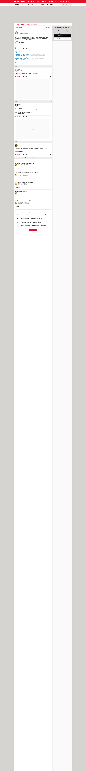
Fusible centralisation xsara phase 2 (22, 57)
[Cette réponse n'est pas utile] (26, 76)
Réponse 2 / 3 (17, 101)
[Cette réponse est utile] (23, 76)
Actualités (31, 1)
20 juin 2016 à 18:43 (27, 33)
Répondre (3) (19, 48)
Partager (26, 48)
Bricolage (17, 4)
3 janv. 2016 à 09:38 (21, 70)
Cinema (51, 4)
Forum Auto (22, 24)
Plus (61, 1)
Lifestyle (22, 4)
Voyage (47, 4)
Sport (38, 1)
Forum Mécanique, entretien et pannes (37, 54)
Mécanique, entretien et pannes (31, 24)
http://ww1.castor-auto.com (21, 150)
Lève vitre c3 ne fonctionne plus (21, 58)
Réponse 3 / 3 (17, 141)
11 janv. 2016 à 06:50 (21, 105)
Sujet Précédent (19, 27)
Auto (56, 1)
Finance (51, 1)
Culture (44, 1)
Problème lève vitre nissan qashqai (22, 55)
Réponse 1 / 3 (17, 66)
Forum (18, 24)
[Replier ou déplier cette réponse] (51, 66)
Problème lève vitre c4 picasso (21, 59)
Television (42, 4)
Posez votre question (37, 157)
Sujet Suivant (47, 27)
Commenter (19, 76)
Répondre (28, 157)
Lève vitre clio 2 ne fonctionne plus (22, 54)
